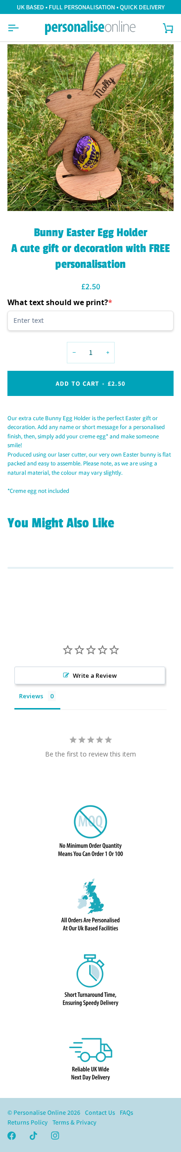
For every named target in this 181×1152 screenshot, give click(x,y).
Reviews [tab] (31, 696)
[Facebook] (11, 1136)
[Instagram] (55, 1136)
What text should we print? (59, 302)
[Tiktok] (33, 1136)
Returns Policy (27, 1122)
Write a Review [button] (95, 675)
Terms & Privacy (74, 1122)
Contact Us (100, 1112)
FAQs (126, 1112)
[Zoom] (25, 193)
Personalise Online (39, 1112)
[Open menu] (21, 27)
